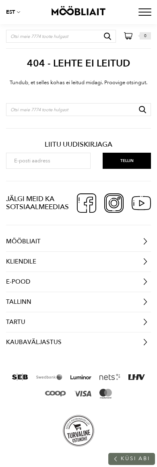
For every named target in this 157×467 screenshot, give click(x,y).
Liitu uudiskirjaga (78, 145)
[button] (16, 12)
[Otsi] (107, 36)
